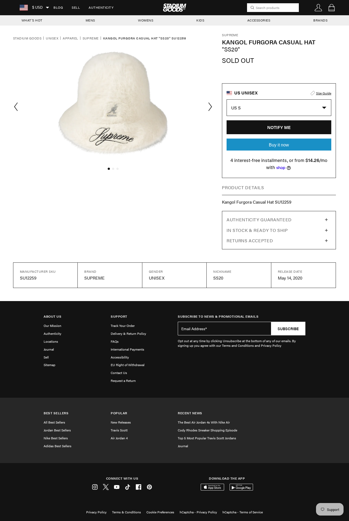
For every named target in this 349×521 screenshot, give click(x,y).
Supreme (91, 38)
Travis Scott (119, 430)
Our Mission (52, 325)
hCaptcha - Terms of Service (242, 512)
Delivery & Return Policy (128, 333)
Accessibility (120, 357)
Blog (58, 7)
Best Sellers (56, 413)
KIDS (200, 20)
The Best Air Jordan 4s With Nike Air (204, 422)
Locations (51, 341)
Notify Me (279, 127)
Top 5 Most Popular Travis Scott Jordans (207, 438)
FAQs (115, 341)
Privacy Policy (96, 512)
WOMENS (145, 20)
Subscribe (288, 328)
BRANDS (320, 20)
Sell (76, 7)
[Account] (318, 7)
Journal (49, 349)
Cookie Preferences (160, 512)
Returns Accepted (250, 240)
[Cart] (331, 7)
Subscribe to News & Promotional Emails (218, 316)
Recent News (190, 413)
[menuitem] (58, 7)
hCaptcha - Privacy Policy (198, 512)
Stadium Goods (27, 38)
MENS (90, 20)
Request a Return (123, 380)
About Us (52, 316)
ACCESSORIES (258, 20)
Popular (119, 413)
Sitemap (49, 364)
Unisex (52, 38)
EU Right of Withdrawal (128, 364)
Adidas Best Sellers (57, 445)
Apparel (70, 38)
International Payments (127, 349)
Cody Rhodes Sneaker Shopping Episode (207, 430)
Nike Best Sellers (56, 438)
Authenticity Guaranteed (259, 219)
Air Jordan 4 (119, 438)
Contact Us (119, 372)
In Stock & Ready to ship (257, 230)
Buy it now (279, 145)
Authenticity (101, 7)
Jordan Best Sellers (57, 430)
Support (119, 316)
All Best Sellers (54, 422)
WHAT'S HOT (32, 20)
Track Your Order (123, 325)
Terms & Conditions (126, 512)
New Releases (121, 422)
